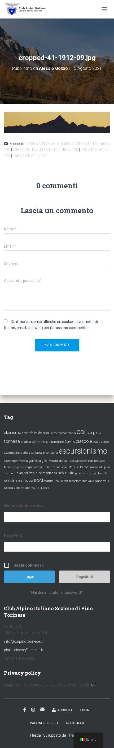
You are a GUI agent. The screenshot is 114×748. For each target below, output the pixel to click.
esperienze (11, 461)
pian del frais (25, 473)
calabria (26, 442)
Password (13, 535)
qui (93, 684)
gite (44, 461)
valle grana (95, 481)
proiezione (81, 473)
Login (84, 710)
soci (38, 480)
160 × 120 (21, 156)
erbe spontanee (32, 452)
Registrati (84, 576)
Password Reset (44, 723)
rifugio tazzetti (98, 473)
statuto (48, 481)
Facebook (25, 710)
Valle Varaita (22, 488)
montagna (26, 467)
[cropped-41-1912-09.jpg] (57, 122)
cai (81, 431)
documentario (13, 452)
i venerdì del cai (58, 461)
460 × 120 (70, 150)
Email (42, 709)
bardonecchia (67, 433)
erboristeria (50, 452)
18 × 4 (36, 150)
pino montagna (46, 473)
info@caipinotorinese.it (23, 641)
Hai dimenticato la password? (57, 592)
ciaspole (84, 441)
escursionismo (83, 450)
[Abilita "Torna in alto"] (103, 737)
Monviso (73, 467)
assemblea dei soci (35, 433)
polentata (66, 473)
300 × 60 (54, 144)
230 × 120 (89, 150)
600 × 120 (72, 144)
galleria (35, 460)
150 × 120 (37, 144)
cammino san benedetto (48, 442)
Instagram (33, 710)
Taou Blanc (61, 481)
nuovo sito (96, 467)
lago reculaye (96, 461)
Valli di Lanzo (40, 488)
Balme (54, 433)
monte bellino (43, 467)
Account (64, 710)
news (84, 466)
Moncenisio (11, 467)
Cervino (69, 442)
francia (23, 461)
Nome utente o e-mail (24, 505)
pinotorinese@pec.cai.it (23, 650)
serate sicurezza (18, 480)
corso (96, 442)
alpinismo (12, 432)
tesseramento (78, 481)
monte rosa (60, 467)
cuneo (105, 442)
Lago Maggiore (77, 461)
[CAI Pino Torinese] (27, 9)
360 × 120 (51, 150)
